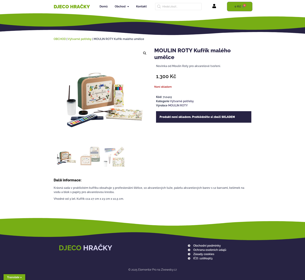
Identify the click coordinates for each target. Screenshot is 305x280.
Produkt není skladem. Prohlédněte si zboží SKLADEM (197, 117)
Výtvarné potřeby (80, 39)
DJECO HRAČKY (72, 6)
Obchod (120, 6)
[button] (145, 53)
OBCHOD (60, 39)
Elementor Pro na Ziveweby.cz (152, 269)
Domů (104, 6)
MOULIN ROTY (178, 105)
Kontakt (141, 6)
